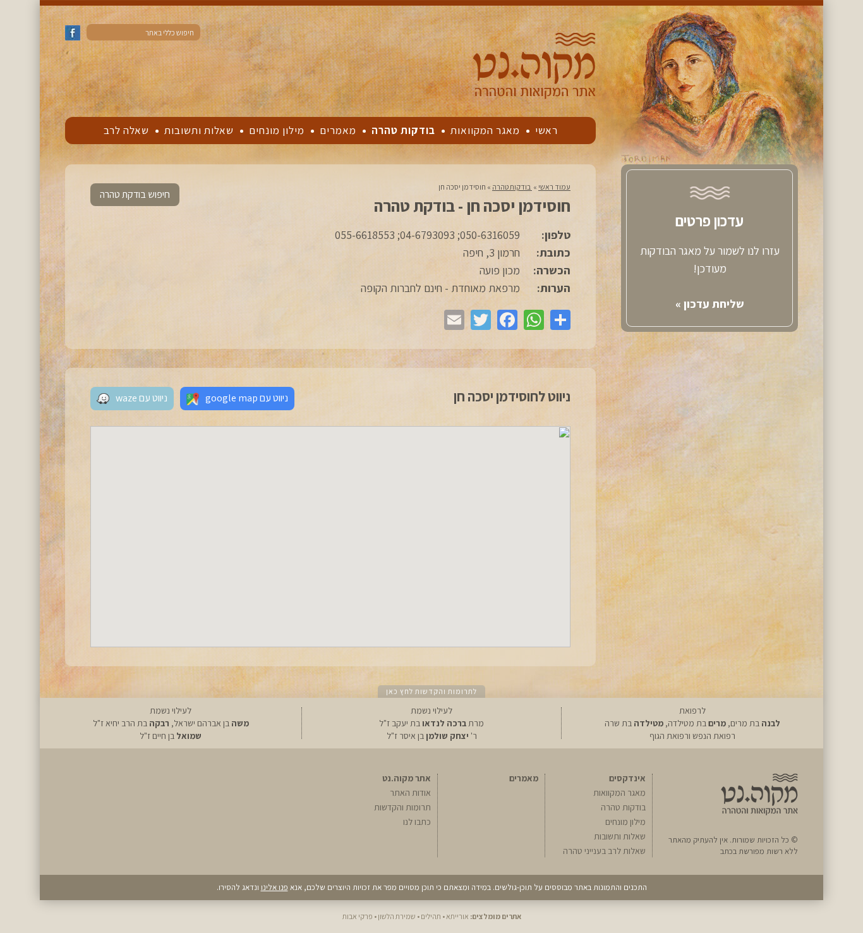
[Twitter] (477, 320)
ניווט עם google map (246, 398)
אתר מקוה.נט (406, 778)
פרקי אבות (357, 916)
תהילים (431, 916)
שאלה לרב (126, 130)
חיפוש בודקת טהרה (135, 194)
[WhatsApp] (530, 320)
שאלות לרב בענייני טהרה (604, 850)
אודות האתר (410, 792)
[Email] (451, 320)
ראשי (546, 130)
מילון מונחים (277, 130)
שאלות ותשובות (199, 130)
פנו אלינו (274, 887)
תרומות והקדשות (402, 807)
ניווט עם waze (141, 398)
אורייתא (457, 916)
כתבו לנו (417, 821)
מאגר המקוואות (485, 130)
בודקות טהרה (403, 130)
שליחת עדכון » (709, 303)
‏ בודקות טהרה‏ (512, 187)
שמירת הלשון (397, 916)
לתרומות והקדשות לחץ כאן (431, 691)
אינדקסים (627, 778)
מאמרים (338, 130)
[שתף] (557, 320)
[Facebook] (504, 320)
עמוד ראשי (554, 187)
